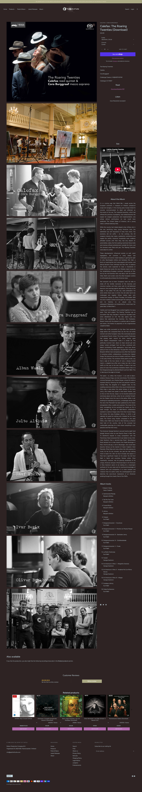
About (41, 9)
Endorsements (77, 765)
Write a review (92, 681)
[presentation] (10, 709)
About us (75, 751)
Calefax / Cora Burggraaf (109, 22)
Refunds (75, 755)
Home (5, 9)
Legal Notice (76, 760)
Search (127, 9)
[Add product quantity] (102, 49)
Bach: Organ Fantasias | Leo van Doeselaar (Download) (71, 719)
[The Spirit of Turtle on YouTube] (134, 776)
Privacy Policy (77, 753)
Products (11, 9)
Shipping (115, 61)
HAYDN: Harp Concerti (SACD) (23, 718)
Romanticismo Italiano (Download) (118, 718)
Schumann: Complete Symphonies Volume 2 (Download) (47, 719)
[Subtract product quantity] (108, 49)
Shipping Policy (77, 758)
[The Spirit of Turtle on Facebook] (132, 776)
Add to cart (118, 728)
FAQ (74, 748)
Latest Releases (32, 9)
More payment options (118, 58)
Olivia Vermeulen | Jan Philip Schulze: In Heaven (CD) (95, 719)
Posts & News (21, 9)
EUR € (9, 776)
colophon (75, 763)
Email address (99, 749)
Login (132, 9)
